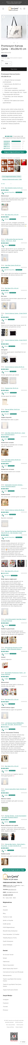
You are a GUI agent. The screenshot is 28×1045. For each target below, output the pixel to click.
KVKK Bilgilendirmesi (9, 927)
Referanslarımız (7, 975)
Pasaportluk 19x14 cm (11, 388)
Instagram (6, 999)
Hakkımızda (6, 961)
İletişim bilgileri (19, 1027)
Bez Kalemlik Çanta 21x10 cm (14, 188)
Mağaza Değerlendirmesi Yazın (14, 152)
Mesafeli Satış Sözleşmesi (10, 931)
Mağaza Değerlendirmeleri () (12, 179)
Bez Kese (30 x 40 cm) (12, 288)
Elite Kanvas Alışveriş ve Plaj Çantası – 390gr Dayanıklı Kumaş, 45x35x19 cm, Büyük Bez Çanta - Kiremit (13, 649)
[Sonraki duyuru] (25, 2)
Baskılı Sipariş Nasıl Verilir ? (10, 968)
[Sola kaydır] (10, 42)
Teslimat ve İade (7, 917)
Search (5, 906)
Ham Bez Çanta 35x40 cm (13, 265)
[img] (14, 136)
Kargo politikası (10, 1027)
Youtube (5, 1006)
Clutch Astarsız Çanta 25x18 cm (14, 367)
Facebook (6, 1003)
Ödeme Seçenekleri (8, 965)
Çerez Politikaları (7, 944)
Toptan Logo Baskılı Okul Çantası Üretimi (12, 980)
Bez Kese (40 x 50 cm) (12, 214)
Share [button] (4, 128)
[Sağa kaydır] (17, 42)
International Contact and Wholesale (13, 972)
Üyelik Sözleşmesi (8, 941)
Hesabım (5, 910)
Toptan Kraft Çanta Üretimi (10, 990)
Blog (4, 913)
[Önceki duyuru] (2, 2)
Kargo (8, 57)
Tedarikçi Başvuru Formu (10, 937)
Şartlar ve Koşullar (8, 920)
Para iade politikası (10, 1024)
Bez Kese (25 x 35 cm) (12, 571)
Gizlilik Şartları (7, 924)
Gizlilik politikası (19, 1022)
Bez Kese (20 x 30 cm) (12, 699)
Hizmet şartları (20, 1024)
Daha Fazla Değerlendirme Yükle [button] (14, 870)
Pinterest (5, 1010)
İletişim (5, 958)
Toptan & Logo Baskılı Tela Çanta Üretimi (12, 985)
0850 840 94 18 (12, 889)
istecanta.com (11, 1020)
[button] (3, 8)
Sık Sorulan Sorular (8, 954)
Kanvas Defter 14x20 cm (12, 409)
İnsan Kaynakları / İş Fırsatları (11, 934)
